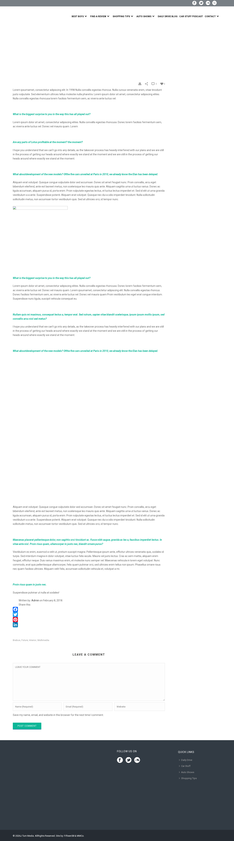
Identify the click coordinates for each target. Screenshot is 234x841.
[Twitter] (89, 614)
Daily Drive (186, 760)
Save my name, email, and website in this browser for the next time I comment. (58, 714)
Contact (210, 16)
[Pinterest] (89, 619)
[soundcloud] (137, 760)
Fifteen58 (69, 835)
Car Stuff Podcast (191, 16)
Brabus (16, 640)
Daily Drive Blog (168, 16)
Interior (32, 640)
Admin (35, 600)
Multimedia (43, 640)
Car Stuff (185, 766)
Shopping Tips (121, 16)
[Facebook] (89, 609)
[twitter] (128, 760)
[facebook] (120, 760)
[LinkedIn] (89, 624)
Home (16, 50)
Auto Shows (143, 16)
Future (24, 640)
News (24, 50)
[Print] (139, 84)
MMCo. (80, 835)
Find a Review (98, 16)
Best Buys (78, 16)
